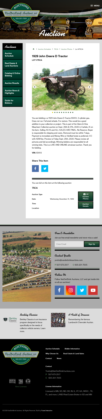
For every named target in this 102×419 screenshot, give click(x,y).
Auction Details (85, 205)
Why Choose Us (52, 353)
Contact (49, 358)
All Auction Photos (85, 196)
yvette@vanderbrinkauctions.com (69, 260)
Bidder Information (72, 349)
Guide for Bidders (9, 101)
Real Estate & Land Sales (73, 353)
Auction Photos (66, 49)
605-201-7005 (81, 265)
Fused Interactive (46, 410)
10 (72, 112)
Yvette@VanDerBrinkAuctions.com (60, 371)
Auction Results (12, 83)
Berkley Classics (28, 314)
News (59, 358)
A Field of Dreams (78, 314)
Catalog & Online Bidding (12, 74)
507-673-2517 (63, 265)
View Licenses (21, 386)
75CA (56, 49)
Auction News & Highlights (12, 91)
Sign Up (92, 244)
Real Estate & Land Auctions (11, 64)
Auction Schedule (9, 54)
